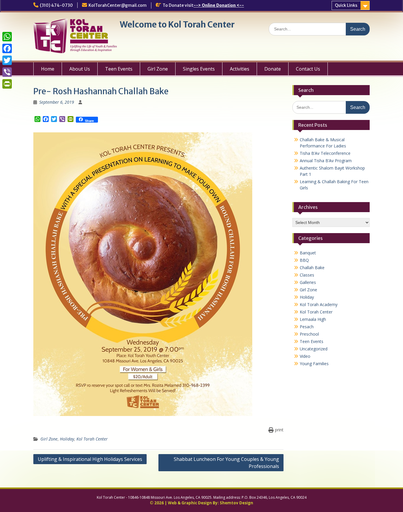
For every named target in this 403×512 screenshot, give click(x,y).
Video (305, 356)
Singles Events (199, 69)
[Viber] (7, 72)
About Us (79, 69)
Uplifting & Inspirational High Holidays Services (90, 459)
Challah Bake (312, 267)
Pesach (307, 326)
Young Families (314, 363)
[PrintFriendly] (7, 84)
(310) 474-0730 (56, 5)
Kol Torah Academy (319, 304)
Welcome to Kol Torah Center (177, 24)
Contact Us (308, 69)
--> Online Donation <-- (219, 5)
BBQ (304, 260)
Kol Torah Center (92, 439)
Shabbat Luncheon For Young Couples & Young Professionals (226, 462)
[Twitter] (7, 60)
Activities (239, 69)
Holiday (67, 439)
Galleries (308, 282)
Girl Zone (158, 69)
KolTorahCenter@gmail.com (118, 5)
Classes (307, 275)
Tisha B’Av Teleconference (325, 153)
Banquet (308, 253)
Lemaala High (313, 319)
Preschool (309, 334)
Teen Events (118, 69)
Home (47, 69)
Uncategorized (313, 349)
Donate (272, 69)
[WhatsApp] (7, 37)
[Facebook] (7, 48)
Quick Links (346, 5)
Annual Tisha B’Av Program (326, 160)
